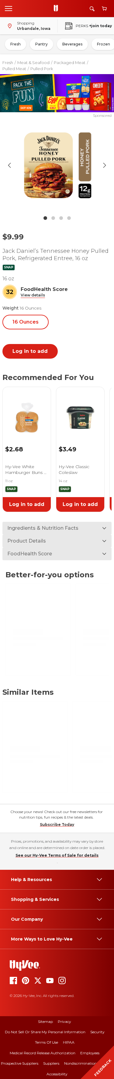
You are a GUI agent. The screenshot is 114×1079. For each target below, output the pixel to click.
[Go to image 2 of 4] (53, 218)
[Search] (92, 8)
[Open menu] (8, 8)
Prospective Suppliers (19, 1063)
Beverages (72, 44)
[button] (33, 295)
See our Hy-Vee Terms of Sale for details (57, 855)
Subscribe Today (57, 824)
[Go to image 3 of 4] (61, 218)
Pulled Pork (41, 68)
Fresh (15, 44)
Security (97, 1032)
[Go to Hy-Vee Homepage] (57, 8)
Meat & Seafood (33, 62)
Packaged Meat (69, 62)
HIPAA (68, 1042)
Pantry (41, 44)
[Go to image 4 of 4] (69, 218)
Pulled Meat (14, 68)
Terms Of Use (46, 1042)
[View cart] (104, 9)
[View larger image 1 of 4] (57, 165)
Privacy (64, 1021)
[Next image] (104, 165)
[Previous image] (9, 165)
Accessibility (57, 1074)
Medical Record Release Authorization (42, 1053)
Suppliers (51, 1063)
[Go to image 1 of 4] (45, 218)
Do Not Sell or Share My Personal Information (45, 1032)
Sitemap (45, 1021)
